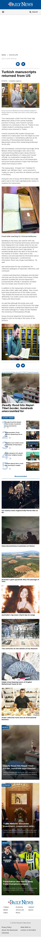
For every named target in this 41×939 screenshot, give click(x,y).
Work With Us (26, 927)
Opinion (31, 907)
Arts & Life (13, 55)
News (4, 55)
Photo (18, 913)
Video (5, 913)
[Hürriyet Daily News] (20, 4)
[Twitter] (23, 64)
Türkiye (6, 907)
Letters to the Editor (28, 930)
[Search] (30, 12)
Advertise (5, 933)
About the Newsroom (10, 930)
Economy (19, 907)
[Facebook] (18, 64)
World (5, 910)
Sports (30, 910)
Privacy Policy (6, 927)
